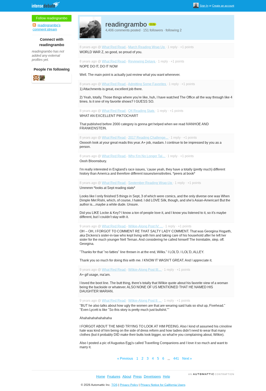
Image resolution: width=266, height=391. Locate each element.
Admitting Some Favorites (147, 84)
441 (176, 358)
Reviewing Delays (142, 61)
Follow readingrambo (51, 18)
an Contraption (211, 374)
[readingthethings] (36, 78)
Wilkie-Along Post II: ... (145, 300)
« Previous (125, 358)
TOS (114, 384)
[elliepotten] (42, 78)
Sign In (204, 5)
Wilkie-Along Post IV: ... (145, 226)
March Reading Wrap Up (147, 47)
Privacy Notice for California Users (162, 384)
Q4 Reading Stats (141, 111)
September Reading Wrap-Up (150, 183)
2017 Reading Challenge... (148, 137)
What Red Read (114, 47)
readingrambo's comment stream (46, 27)
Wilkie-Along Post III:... (145, 269)
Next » (187, 358)
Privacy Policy (129, 384)
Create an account (223, 5)
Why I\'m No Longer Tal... (147, 156)
